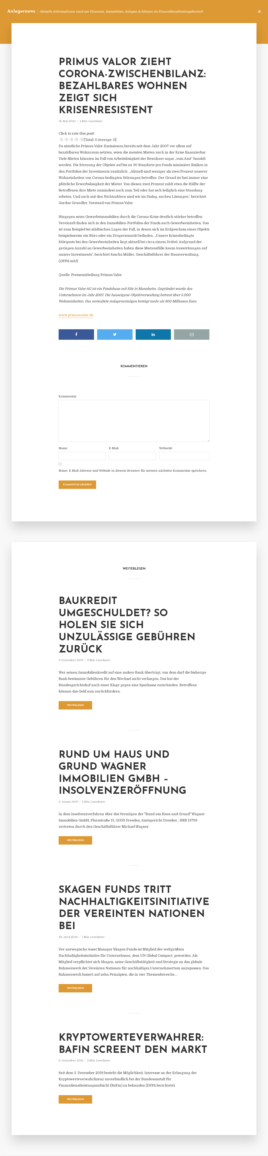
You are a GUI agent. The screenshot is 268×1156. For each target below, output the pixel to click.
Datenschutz (243, 11)
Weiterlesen (75, 705)
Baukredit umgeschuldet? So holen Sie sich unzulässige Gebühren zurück (127, 625)
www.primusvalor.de (76, 315)
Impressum (220, 11)
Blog (172, 11)
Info (185, 11)
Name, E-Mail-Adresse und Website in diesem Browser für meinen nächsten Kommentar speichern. (133, 470)
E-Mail (114, 448)
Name (63, 448)
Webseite (165, 448)
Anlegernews (21, 11)
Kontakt (201, 11)
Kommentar (67, 396)
